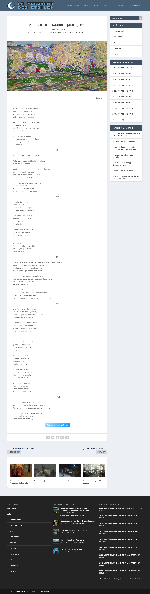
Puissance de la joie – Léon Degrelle (123, 156)
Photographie (16, 525)
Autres (13, 548)
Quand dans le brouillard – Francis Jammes (77, 521)
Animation (15, 537)
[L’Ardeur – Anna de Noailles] (56, 551)
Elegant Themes (22, 591)
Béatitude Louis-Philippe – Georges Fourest (123, 164)
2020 (114, 102)
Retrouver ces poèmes (57, 425)
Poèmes (62, 30)
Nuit (73, 32)
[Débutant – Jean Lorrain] (45, 470)
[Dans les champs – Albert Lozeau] (94, 470)
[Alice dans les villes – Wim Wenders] (56, 532)
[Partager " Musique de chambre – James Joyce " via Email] (66, 437)
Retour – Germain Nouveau (123, 171)
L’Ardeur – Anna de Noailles (71, 549)
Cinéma (134, 6)
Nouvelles (15, 565)
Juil (126, 508)
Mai (119, 508)
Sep (134, 516)
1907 (39, 32)
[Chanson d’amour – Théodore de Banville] (21, 470)
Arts (104, 6)
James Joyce (59, 32)
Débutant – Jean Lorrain (44, 481)
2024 (114, 79)
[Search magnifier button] (140, 18)
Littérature (119, 6)
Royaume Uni (81, 32)
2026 (114, 68)
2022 (114, 91)
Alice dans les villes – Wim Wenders (74, 530)
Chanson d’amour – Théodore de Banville (19, 482)
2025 (114, 73)
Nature (68, 32)
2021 (114, 96)
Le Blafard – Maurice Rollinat (123, 141)
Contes (14, 560)
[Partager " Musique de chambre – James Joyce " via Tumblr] (57, 437)
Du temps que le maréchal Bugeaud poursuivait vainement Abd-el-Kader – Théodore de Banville (75, 510)
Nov (101, 518)
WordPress (45, 591)
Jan (105, 508)
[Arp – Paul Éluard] (70, 470)
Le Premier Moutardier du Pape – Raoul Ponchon (125, 177)
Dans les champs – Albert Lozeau (93, 482)
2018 (114, 114)
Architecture (89, 6)
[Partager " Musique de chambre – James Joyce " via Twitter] (52, 437)
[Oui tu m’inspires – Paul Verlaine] (56, 541)
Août (130, 508)
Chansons (15, 554)
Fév (108, 508)
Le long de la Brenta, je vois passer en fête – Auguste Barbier (125, 148)
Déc (105, 518)
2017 (114, 120)
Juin (122, 508)
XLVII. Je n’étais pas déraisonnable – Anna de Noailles (126, 134)
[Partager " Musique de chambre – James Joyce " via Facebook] (48, 437)
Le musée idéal (72, 6)
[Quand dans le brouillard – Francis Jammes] (56, 523)
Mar (112, 508)
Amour (45, 32)
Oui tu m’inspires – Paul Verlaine (73, 540)
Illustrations (16, 519)
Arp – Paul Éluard (66, 481)
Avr (115, 508)
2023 (114, 85)
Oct (138, 516)
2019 (114, 108)
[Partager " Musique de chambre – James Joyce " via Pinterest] (62, 437)
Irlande (51, 32)
